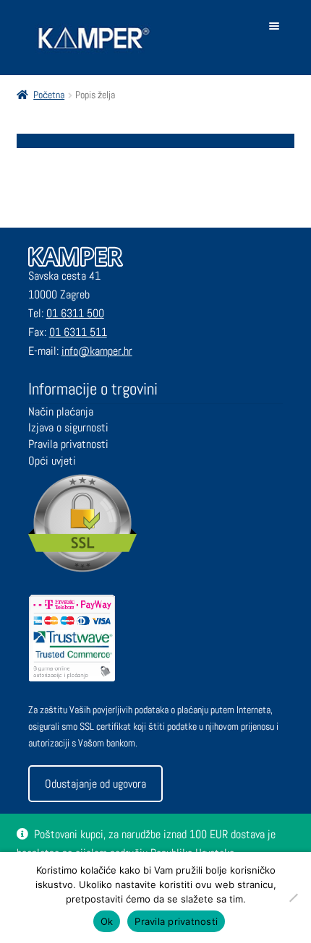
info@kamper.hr (96, 350)
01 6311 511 (78, 332)
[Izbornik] (276, 26)
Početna (48, 94)
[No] (293, 897)
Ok (107, 921)
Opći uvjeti (52, 460)
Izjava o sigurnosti (68, 427)
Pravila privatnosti (68, 444)
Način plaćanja (60, 411)
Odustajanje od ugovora (95, 783)
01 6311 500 (75, 313)
